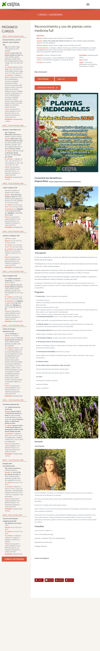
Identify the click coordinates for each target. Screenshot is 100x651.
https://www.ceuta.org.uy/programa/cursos (65, 181)
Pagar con (61, 79)
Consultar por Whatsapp (46, 87)
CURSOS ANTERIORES (14, 559)
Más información (41, 72)
